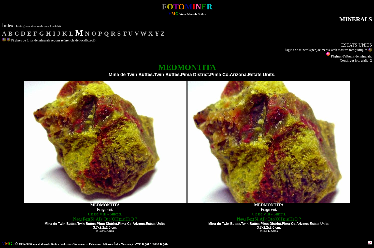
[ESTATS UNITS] (8, 40)
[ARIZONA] (4, 40)
